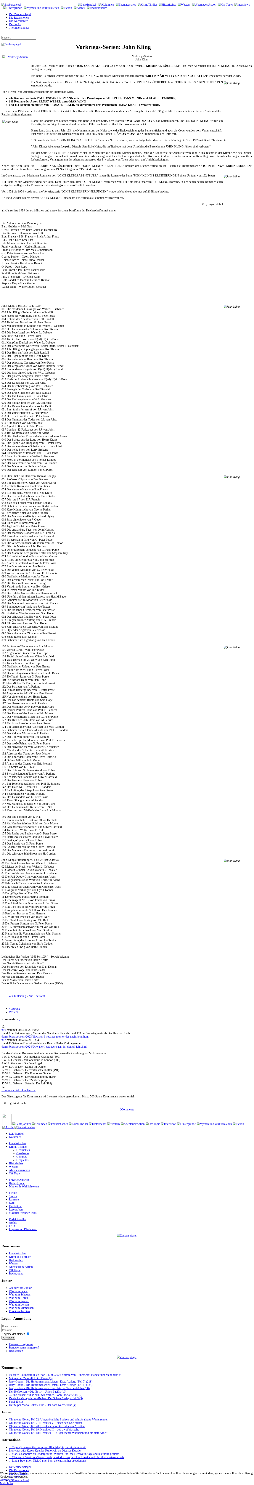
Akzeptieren (7, 1479)
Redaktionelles (17, 1219)
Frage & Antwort (19, 1179)
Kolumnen (15, 1137)
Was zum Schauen (19, 1294)
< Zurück (14, 1008)
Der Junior (15, 24)
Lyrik (12, 1202)
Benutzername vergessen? (24, 1347)
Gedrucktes (23, 1150)
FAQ (12, 1225)
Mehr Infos (6, 1483)
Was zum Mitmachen (21, 1307)
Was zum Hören (18, 1297)
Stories (13, 1196)
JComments (127, 1109)
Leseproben (16, 1209)
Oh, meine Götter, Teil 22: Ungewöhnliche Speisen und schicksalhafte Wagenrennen (58, 1419)
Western (13, 1166)
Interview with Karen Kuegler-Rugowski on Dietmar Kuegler (45, 1450)
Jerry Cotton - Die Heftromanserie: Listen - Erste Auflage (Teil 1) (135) (50, 1384)
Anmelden (8, 1337)
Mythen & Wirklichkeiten (24, 1186)
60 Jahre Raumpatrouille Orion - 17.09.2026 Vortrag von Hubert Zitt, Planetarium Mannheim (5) (65, 1374)
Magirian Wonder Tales (22, 1212)
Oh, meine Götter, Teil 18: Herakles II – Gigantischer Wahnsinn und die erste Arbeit (58, 1432)
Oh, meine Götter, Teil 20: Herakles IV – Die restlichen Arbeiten (47, 1426)
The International (19, 27)
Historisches (16, 1163)
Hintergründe (17, 1183)
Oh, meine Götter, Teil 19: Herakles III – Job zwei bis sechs (44, 1429)
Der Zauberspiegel (20, 14)
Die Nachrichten (18, 21)
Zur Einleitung (17, 996)
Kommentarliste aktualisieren (18, 1090)
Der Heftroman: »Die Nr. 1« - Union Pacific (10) (37, 1391)
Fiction (13, 1192)
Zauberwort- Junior (20, 1287)
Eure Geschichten (19, 1311)
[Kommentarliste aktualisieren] (19, 1019)
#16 (3, 1029)
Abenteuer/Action (19, 1170)
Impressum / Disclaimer (23, 1229)
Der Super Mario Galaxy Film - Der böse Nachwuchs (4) (42, 1405)
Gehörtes (21, 1156)
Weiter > (14, 1012)
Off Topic (14, 1173)
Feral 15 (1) (16, 1401)
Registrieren (16, 1350)
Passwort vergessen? (21, 1344)
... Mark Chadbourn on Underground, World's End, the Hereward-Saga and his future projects (64, 1453)
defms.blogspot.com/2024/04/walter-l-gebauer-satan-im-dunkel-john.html (44, 1046)
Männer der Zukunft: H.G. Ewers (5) (30, 1378)
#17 (3, 1039)
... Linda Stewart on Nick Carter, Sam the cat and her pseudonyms (47, 1460)
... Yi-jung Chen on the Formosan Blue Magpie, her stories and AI (47, 1447)
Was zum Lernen (19, 1304)
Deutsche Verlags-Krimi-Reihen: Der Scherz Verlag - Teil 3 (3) (46, 1398)
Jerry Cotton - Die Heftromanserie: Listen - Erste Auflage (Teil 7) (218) (50, 1381)
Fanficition (15, 1206)
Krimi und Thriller (19, 1256)
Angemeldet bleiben (13, 1333)
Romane (14, 1199)
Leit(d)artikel (16, 1133)
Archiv (13, 1222)
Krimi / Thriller (18, 1146)
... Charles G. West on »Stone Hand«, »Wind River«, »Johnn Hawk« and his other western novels (66, 1457)
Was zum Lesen (18, 1291)
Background (16, 1273)
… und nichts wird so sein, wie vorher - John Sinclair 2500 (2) (45, 1394)
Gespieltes (22, 1160)
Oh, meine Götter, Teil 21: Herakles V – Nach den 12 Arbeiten (46, 1422)
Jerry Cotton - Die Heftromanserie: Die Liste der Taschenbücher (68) (49, 1388)
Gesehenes (22, 1153)
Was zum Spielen (19, 1301)
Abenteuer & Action (21, 1266)
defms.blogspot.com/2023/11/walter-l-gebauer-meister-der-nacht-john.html (45, 1036)
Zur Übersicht (36, 996)
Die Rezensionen (19, 17)
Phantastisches (17, 1143)
